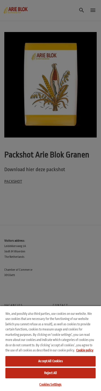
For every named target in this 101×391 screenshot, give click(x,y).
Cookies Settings (50, 384)
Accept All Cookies (50, 361)
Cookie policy (84, 350)
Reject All (50, 373)
